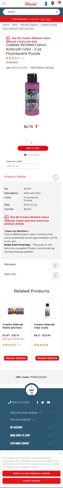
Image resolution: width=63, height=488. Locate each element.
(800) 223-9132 (20, 402)
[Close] (60, 453)
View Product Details (42, 67)
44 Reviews (12, 62)
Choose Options (16, 358)
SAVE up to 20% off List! (12, 339)
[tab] (31, 177)
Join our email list (20, 419)
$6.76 (28, 127)
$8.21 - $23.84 (42, 335)
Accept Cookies (31, 481)
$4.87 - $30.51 (10, 335)
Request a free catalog (23, 413)
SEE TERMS (46, 19)
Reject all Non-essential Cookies (31, 473)
